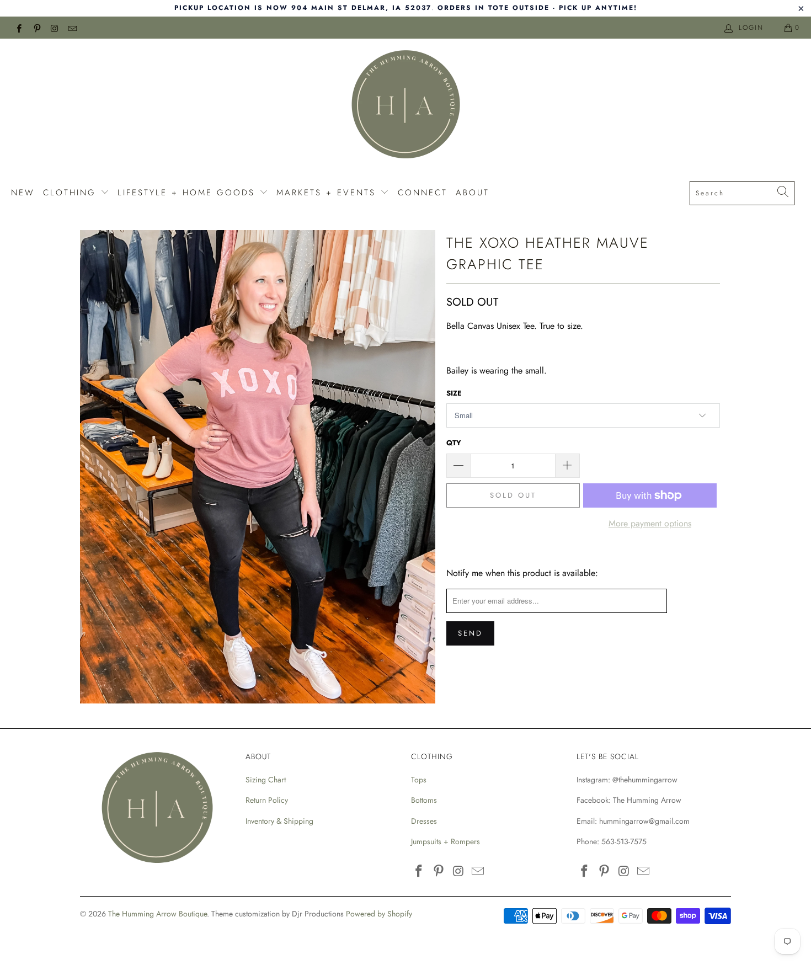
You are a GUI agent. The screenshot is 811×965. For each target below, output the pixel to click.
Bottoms (424, 800)
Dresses (424, 821)
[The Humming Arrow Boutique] (405, 106)
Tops (418, 779)
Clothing (71, 192)
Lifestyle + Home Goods (188, 192)
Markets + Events (328, 192)
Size (454, 393)
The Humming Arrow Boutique (157, 913)
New (23, 192)
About (472, 192)
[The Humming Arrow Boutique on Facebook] (18, 28)
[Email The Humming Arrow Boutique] (72, 28)
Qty (453, 443)
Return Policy (267, 800)
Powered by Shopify (379, 913)
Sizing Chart (266, 779)
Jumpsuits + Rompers (445, 841)
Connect (422, 192)
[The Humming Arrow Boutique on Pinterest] (36, 28)
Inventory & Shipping (279, 821)
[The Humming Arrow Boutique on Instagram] (54, 28)
